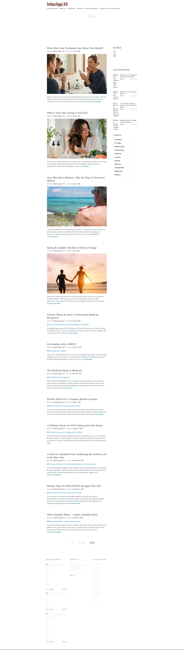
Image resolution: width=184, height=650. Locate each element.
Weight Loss (119, 171)
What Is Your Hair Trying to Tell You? (67, 112)
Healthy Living (119, 146)
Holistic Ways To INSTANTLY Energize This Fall (74, 486)
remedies (118, 157)
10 (83, 543)
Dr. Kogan (118, 143)
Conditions (118, 139)
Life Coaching (119, 150)
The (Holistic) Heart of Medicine (64, 370)
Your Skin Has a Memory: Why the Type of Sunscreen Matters (128, 105)
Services (117, 160)
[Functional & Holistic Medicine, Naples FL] (57, 6)
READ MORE (97, 101)
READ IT (122, 79)
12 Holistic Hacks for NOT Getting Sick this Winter (75, 425)
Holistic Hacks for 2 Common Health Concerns (72, 399)
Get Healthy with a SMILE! (62, 344)
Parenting (118, 153)
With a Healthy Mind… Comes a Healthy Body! (72, 514)
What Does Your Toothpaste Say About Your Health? (75, 48)
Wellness (118, 175)
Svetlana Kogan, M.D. (59, 51)
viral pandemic (119, 167)
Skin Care (118, 164)
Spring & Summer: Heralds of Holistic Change (72, 247)
